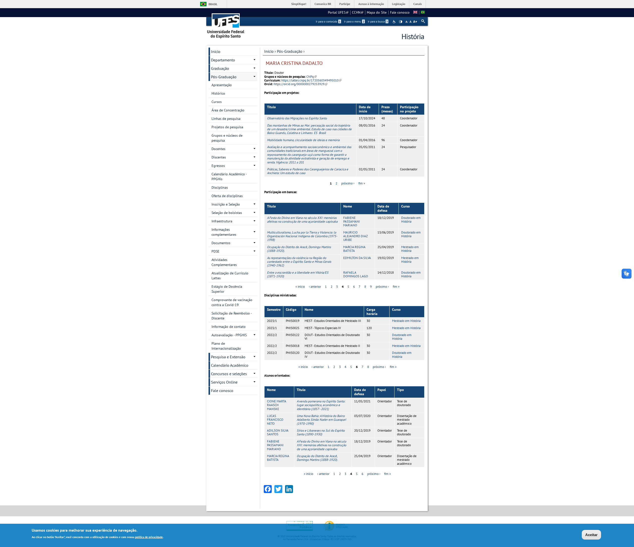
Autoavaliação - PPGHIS (229, 335)
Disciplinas (219, 187)
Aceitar (591, 535)
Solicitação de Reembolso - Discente (231, 315)
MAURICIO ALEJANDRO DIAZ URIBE (355, 236)
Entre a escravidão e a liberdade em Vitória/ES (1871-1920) (297, 274)
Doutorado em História (411, 220)
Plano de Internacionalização (226, 346)
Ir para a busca (378, 21)
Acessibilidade (394, 21)
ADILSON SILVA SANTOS (277, 432)
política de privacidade (149, 537)
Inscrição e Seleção (225, 204)
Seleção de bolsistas (226, 212)
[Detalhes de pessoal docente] (415, 12)
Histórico (218, 93)
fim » (361, 183)
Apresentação (221, 85)
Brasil (213, 4)
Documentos (220, 243)
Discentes (218, 157)
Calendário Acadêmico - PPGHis (229, 176)
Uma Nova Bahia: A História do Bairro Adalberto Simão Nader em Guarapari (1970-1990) (321, 420)
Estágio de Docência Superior (226, 289)
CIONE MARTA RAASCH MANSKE (276, 405)
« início (300, 287)
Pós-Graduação (289, 51)
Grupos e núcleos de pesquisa (226, 138)
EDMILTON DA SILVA (357, 258)
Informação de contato (228, 326)
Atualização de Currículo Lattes (229, 275)
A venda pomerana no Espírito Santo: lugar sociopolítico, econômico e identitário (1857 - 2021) (321, 405)
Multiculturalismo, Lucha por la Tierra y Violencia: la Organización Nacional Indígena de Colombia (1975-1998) (302, 236)
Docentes (218, 149)
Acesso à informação (371, 4)
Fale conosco (400, 12)
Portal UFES (338, 12)
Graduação (220, 68)
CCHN (357, 12)
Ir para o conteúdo (328, 21)
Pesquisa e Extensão (228, 356)
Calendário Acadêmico (229, 365)
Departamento (223, 59)
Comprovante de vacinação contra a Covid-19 (231, 302)
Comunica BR (323, 4)
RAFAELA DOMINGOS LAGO (355, 274)
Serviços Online (224, 382)
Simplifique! (298, 4)
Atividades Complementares (224, 262)
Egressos (218, 165)
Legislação (398, 4)
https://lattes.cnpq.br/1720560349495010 (311, 80)
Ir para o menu (354, 21)
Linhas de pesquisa (225, 118)
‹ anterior (315, 287)
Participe (344, 4)
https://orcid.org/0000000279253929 (300, 84)
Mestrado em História (410, 249)
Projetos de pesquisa (227, 127)
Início (269, 51)
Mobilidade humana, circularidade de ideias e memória (303, 140)
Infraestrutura (221, 221)
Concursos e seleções (229, 373)
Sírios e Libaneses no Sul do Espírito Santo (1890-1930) (321, 432)
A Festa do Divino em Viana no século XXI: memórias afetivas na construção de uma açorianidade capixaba (302, 220)
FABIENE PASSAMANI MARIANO (351, 222)
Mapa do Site (377, 12)
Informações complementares (223, 232)
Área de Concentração (227, 110)
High (400, 22)
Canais (417, 4)
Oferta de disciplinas (227, 196)
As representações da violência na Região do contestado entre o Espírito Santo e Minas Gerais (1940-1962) (299, 262)
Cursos (216, 102)
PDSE (215, 251)
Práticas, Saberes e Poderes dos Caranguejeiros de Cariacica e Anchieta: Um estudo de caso (307, 171)
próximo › (347, 183)
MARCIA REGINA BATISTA (354, 249)
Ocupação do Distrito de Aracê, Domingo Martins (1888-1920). (299, 249)
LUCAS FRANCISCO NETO (275, 420)
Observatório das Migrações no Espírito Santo (297, 118)
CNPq (311, 77)
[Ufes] (225, 24)
